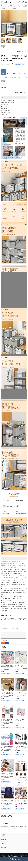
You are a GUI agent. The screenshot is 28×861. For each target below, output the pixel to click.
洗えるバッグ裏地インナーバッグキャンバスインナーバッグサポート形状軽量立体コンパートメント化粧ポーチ (21, 668)
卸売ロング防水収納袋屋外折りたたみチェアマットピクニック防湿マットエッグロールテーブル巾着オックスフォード (21, 780)
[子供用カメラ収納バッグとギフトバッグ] (21, 711)
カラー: (14, 78)
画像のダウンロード (22, 51)
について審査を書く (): (13, 619)
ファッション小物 (8, 5)
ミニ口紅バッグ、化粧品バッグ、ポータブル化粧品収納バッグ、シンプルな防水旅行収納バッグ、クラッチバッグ (7, 695)
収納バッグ (20, 5)
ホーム (2, 5)
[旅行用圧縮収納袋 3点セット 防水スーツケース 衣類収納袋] (21, 738)
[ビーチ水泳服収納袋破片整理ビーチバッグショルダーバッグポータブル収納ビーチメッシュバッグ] (7, 738)
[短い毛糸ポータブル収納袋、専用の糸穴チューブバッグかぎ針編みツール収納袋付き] (7, 711)
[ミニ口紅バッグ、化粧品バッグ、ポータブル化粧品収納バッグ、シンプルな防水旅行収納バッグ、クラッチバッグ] (7, 684)
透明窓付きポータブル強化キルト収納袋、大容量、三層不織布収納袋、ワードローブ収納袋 (13, 827)
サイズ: (2, 85)
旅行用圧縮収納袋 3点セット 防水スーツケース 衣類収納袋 (21, 748)
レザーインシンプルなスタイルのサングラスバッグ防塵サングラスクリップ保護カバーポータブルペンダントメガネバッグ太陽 (7, 776)
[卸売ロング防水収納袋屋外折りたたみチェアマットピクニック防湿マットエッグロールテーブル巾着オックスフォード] (21, 768)
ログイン (19, 624)
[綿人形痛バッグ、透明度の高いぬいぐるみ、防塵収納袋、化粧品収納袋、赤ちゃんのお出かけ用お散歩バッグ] (21, 792)
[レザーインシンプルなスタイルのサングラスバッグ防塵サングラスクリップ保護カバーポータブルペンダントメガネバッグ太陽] (7, 765)
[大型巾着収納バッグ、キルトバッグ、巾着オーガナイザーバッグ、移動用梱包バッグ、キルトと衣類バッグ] (7, 792)
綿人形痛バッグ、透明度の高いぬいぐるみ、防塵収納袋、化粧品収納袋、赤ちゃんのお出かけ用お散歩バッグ (21, 803)
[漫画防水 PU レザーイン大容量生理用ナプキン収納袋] (7, 657)
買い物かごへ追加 (14, 859)
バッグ (15, 5)
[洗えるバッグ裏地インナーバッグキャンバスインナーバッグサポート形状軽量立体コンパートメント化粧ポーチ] (21, 657)
